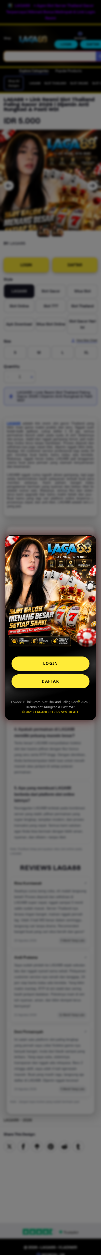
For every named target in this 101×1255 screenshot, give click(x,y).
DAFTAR (50, 681)
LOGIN (50, 663)
